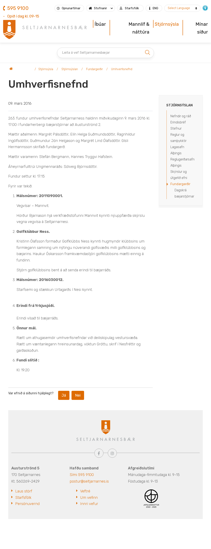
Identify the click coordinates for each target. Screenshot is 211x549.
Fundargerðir (94, 69)
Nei (78, 395)
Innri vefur (89, 503)
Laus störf (23, 491)
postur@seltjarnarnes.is (89, 481)
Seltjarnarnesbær (20, 69)
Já (64, 395)
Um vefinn (89, 497)
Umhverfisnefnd (121, 69)
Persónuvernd (27, 503)
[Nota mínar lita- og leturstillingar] (205, 7)
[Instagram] (112, 453)
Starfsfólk (23, 497)
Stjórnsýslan (69, 69)
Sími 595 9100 (82, 474)
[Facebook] (98, 453)
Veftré (85, 491)
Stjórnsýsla (45, 69)
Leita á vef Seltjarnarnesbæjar (86, 53)
